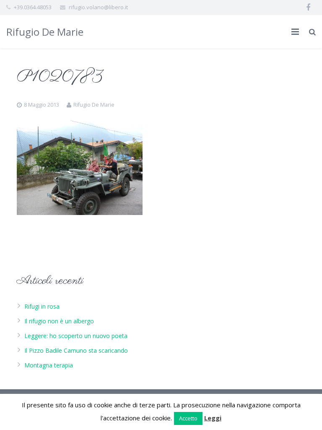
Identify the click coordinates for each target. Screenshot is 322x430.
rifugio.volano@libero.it (98, 7)
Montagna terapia (48, 365)
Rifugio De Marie (44, 32)
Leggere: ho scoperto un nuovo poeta (75, 336)
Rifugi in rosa (42, 306)
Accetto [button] (188, 418)
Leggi (212, 418)
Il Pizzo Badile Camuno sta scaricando (76, 350)
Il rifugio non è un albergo (59, 321)
